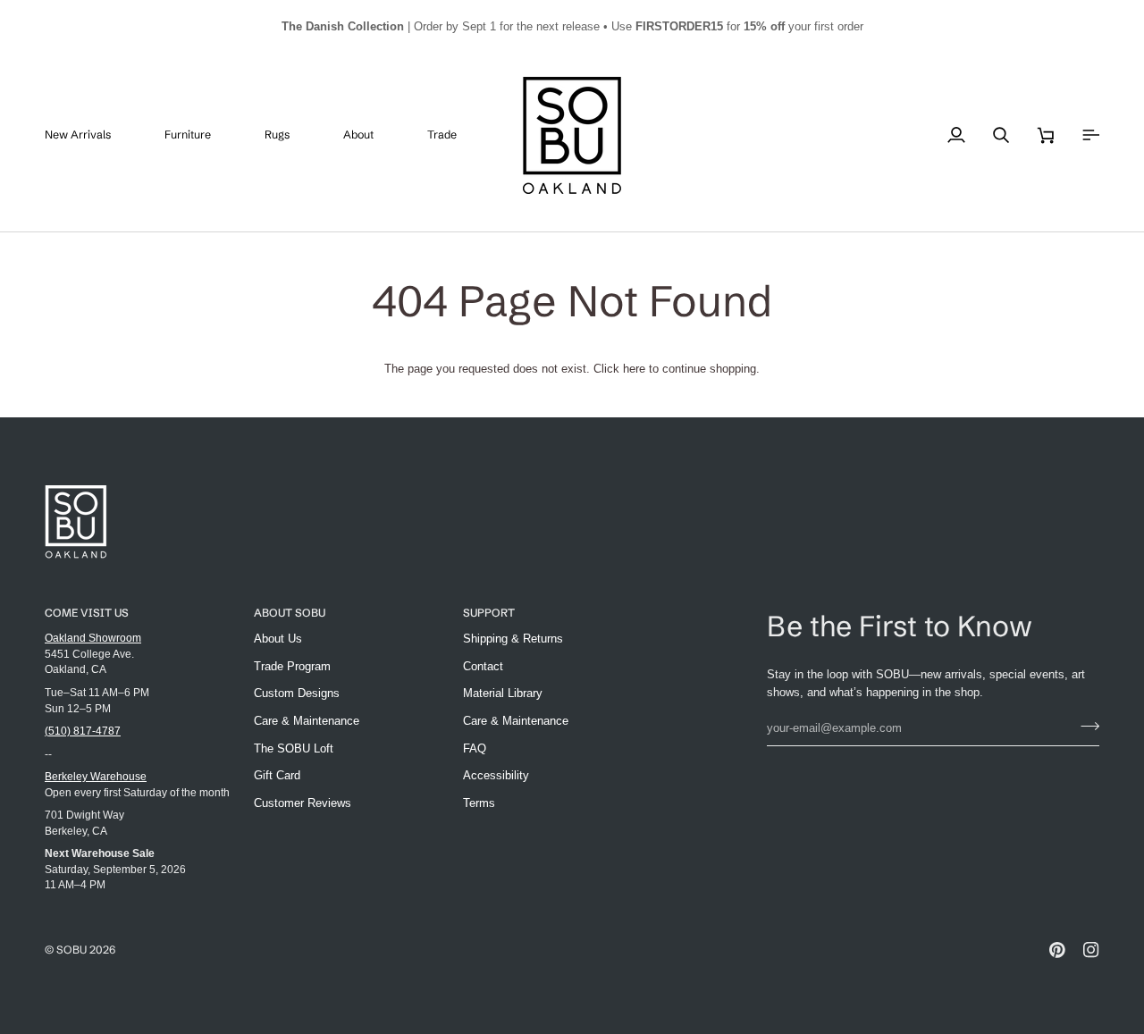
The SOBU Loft (293, 748)
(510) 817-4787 (83, 730)
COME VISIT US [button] (87, 612)
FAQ (474, 748)
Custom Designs (297, 693)
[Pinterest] (1057, 950)
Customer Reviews (302, 803)
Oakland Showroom (93, 637)
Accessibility (496, 775)
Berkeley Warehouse (96, 776)
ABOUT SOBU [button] (289, 612)
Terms (479, 803)
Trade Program (292, 666)
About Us (278, 638)
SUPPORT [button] (489, 612)
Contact (483, 666)
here (634, 368)
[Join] (1084, 725)
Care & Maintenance (306, 720)
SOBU (71, 949)
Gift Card (277, 775)
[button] (201, 135)
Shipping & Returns (513, 638)
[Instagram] (1091, 950)
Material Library (503, 693)
